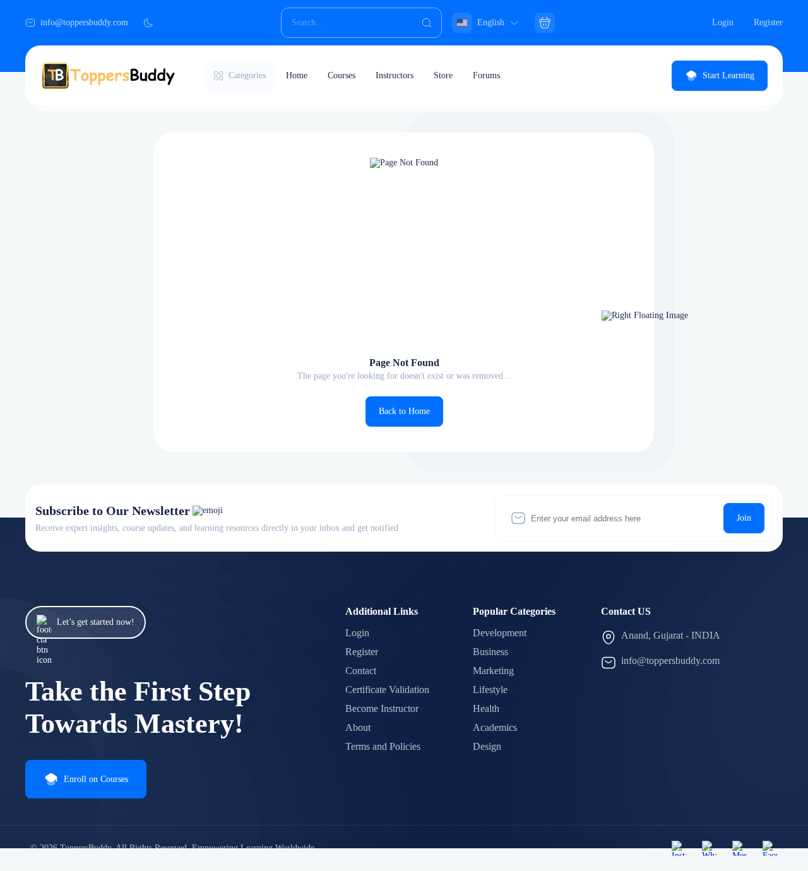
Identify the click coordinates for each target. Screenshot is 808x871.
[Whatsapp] (709, 848)
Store (443, 75)
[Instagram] (679, 848)
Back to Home (404, 411)
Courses (341, 75)
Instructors (394, 75)
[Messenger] (739, 848)
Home (296, 75)
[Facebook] (770, 848)
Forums (486, 75)
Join (744, 518)
